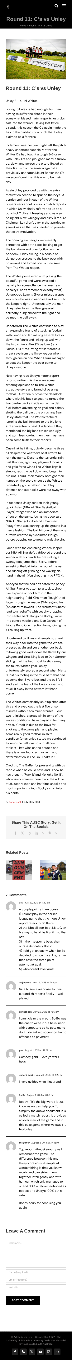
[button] (9, 870)
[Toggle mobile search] (56, 6)
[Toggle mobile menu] (64, 6)
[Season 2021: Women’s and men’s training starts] (53, 870)
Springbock (15, 802)
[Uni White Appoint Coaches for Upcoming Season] (19, 870)
